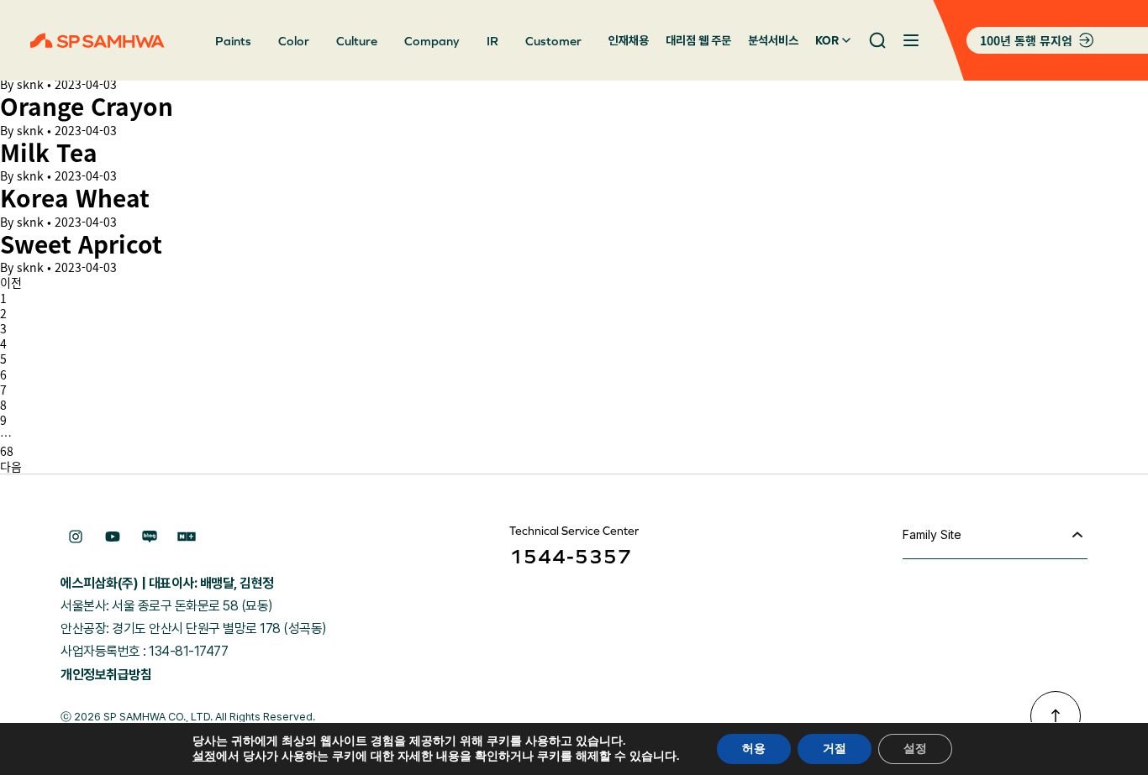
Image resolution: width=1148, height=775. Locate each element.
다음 (11, 466)
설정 (204, 756)
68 (6, 450)
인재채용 (628, 40)
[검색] (877, 40)
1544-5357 (570, 556)
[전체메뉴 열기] (911, 40)
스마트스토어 (186, 536)
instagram (76, 536)
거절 (834, 749)
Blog (149, 536)
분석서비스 (773, 40)
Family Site (932, 534)
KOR (827, 40)
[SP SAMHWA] (97, 40)
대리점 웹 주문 (698, 40)
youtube (112, 536)
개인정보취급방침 (106, 675)
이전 (11, 282)
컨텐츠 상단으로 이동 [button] (1055, 716)
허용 (754, 749)
